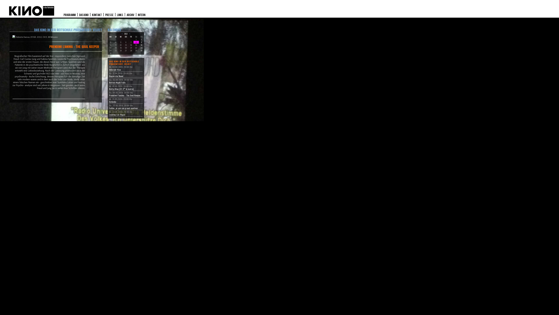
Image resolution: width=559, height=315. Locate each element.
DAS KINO (84, 15)
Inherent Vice (115, 69)
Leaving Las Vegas (117, 114)
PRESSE (109, 15)
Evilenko (112, 101)
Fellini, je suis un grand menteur (123, 108)
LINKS (120, 15)
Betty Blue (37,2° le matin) (121, 89)
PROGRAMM (70, 15)
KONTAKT (97, 15)
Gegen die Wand (116, 76)
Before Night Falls (117, 82)
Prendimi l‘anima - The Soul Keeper (125, 95)
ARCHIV (130, 15)
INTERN (141, 15)
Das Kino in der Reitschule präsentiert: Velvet (124, 62)
